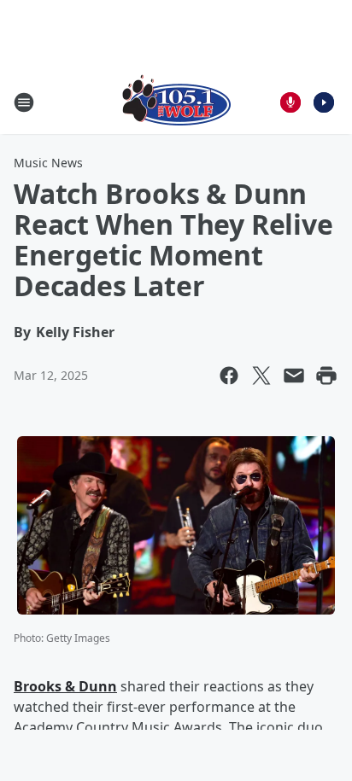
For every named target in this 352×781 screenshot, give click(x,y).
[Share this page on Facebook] (229, 376)
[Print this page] (326, 376)
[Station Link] (176, 102)
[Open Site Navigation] (24, 102)
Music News (48, 162)
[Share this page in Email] (294, 376)
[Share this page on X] (261, 376)
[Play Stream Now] (324, 102)
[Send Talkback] (290, 102)
